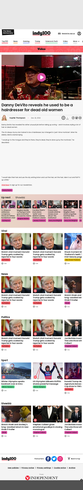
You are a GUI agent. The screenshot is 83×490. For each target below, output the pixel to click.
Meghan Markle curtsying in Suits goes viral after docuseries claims (24, 213)
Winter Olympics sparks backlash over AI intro (13, 382)
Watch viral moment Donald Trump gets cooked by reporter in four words (15, 254)
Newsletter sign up (68, 33)
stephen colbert (71, 346)
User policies (13, 468)
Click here (5, 185)
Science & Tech (51, 41)
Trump (37, 41)
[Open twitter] (54, 459)
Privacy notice (28, 468)
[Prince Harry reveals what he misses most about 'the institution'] (55, 204)
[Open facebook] (48, 459)
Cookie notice (60, 468)
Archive (72, 468)
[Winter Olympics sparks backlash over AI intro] (16, 371)
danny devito (7, 190)
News (15, 41)
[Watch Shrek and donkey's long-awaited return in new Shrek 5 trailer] (16, 414)
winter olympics (8, 387)
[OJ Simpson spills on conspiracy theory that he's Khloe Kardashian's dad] (8, 204)
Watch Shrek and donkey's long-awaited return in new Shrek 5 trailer (14, 427)
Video (65, 41)
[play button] (41, 77)
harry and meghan (55, 220)
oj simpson (6, 220)
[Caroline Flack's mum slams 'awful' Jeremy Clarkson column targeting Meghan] (39, 204)
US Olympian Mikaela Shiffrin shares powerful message (47, 382)
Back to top (75, 459)
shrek (67, 303)
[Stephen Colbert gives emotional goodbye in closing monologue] (48, 414)
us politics (5, 260)
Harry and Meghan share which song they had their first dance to (70, 214)
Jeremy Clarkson (39, 220)
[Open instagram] (60, 459)
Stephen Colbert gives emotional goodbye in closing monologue (47, 427)
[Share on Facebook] (73, 117)
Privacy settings (44, 468)
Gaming (26, 41)
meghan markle (23, 218)
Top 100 (5, 41)
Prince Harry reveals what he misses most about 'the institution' (54, 214)
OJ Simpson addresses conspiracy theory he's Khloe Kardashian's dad (8, 214)
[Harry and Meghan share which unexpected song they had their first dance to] (71, 204)
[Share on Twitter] (76, 117)
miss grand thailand (72, 260)
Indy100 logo (41, 33)
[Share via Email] (80, 117)
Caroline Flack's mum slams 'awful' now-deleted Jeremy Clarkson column (39, 214)
